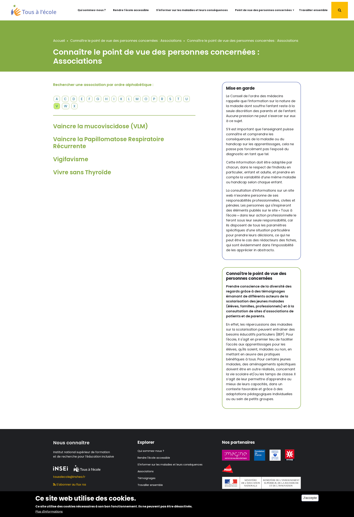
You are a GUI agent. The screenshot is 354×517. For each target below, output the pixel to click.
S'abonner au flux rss (71, 484)
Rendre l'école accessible (131, 10)
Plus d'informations (49, 511)
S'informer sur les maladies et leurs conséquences (192, 10)
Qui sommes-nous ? (92, 10)
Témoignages (146, 478)
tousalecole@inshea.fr (69, 477)
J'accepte (310, 498)
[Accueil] (33, 10)
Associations (146, 471)
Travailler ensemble (313, 10)
